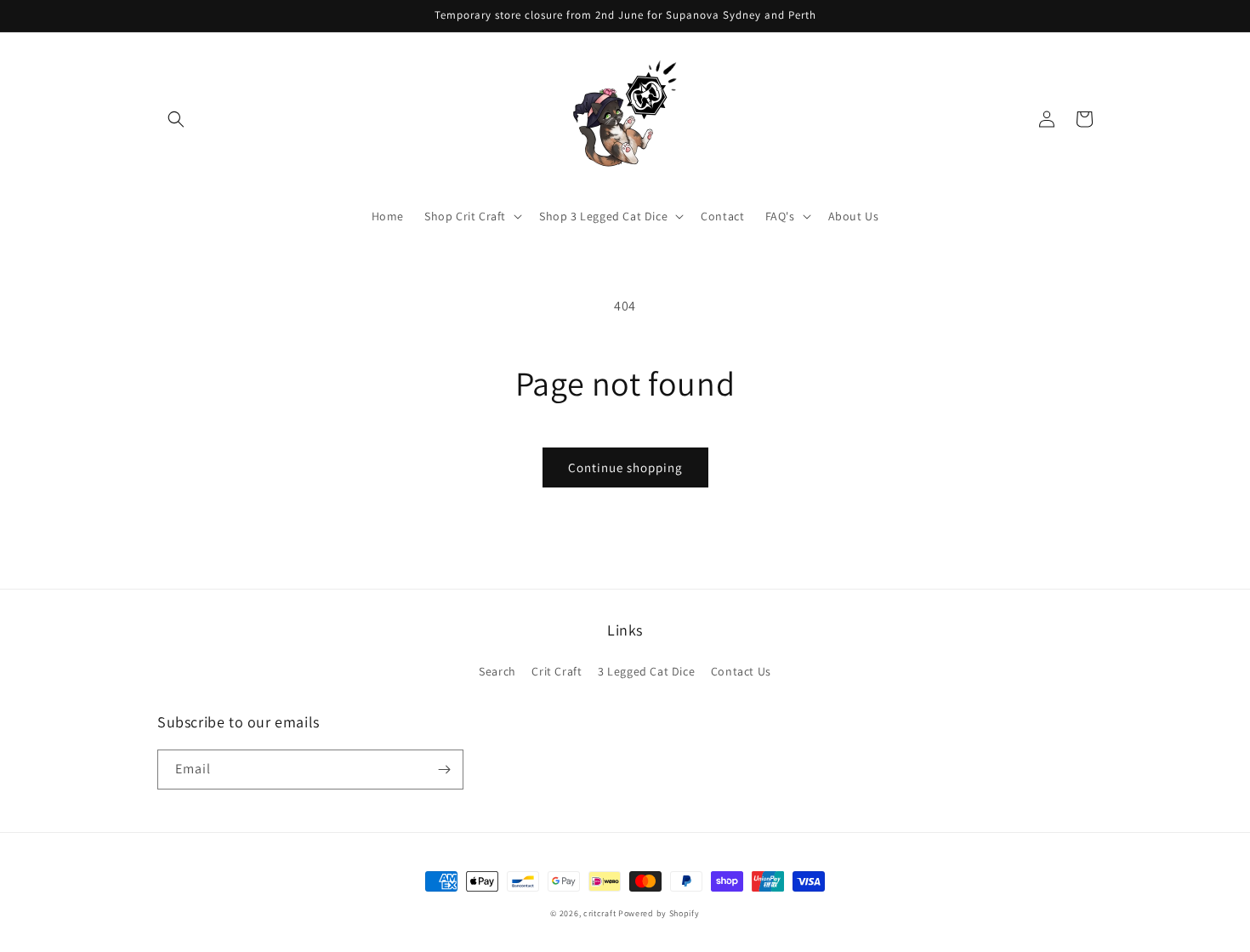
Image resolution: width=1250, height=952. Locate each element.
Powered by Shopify (659, 913)
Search (497, 671)
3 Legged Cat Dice (646, 671)
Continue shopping (625, 467)
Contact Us (741, 671)
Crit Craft (556, 671)
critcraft (599, 913)
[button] (176, 119)
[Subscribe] (444, 770)
